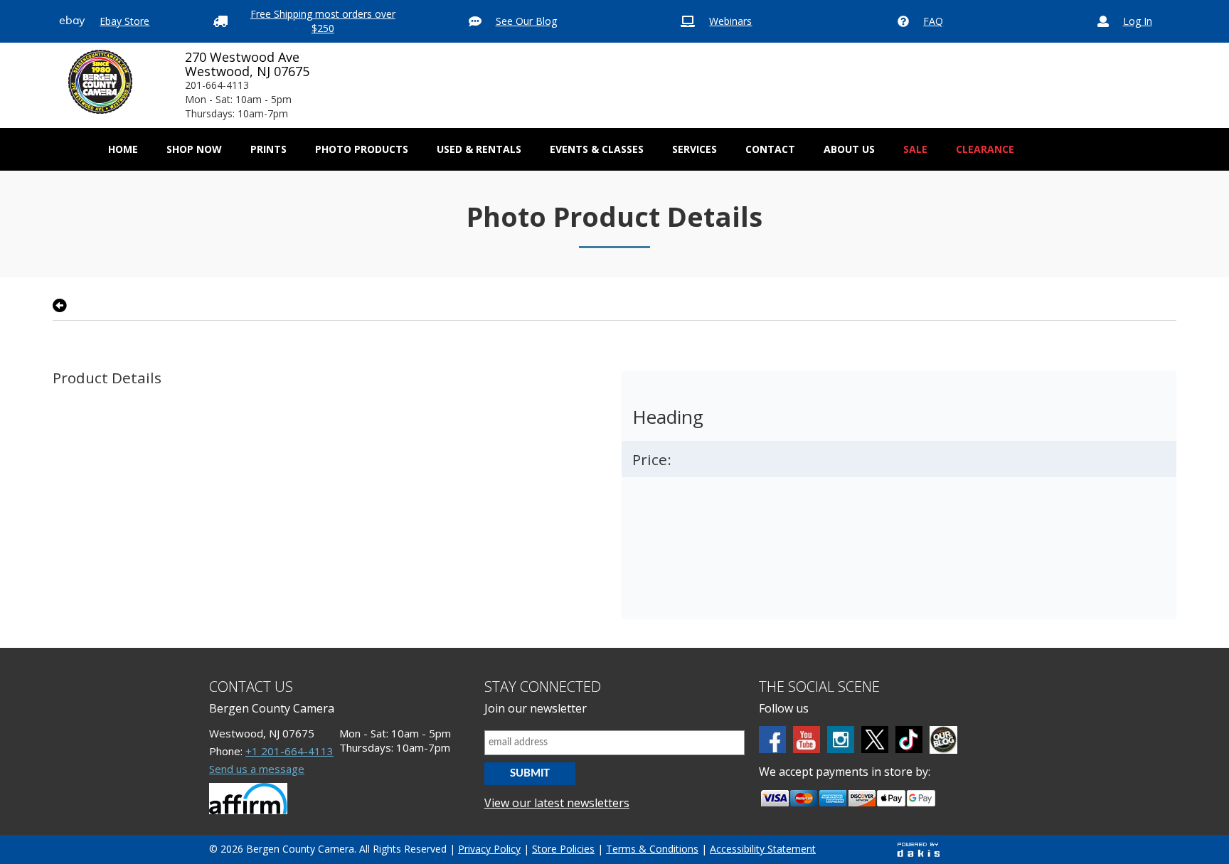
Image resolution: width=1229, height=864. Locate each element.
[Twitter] (874, 739)
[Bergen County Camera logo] (100, 82)
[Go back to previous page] (60, 306)
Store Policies (563, 848)
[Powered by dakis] (918, 849)
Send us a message (256, 769)
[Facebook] (772, 739)
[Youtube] (806, 739)
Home (123, 149)
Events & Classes (597, 149)
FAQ (933, 21)
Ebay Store (124, 21)
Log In (1137, 21)
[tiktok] (908, 739)
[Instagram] (840, 739)
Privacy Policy (489, 848)
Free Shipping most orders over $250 (322, 21)
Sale (915, 149)
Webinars (730, 21)
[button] (194, 149)
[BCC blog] (943, 740)
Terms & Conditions (652, 848)
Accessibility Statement (763, 848)
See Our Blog (526, 21)
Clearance (985, 149)
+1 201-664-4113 (289, 751)
